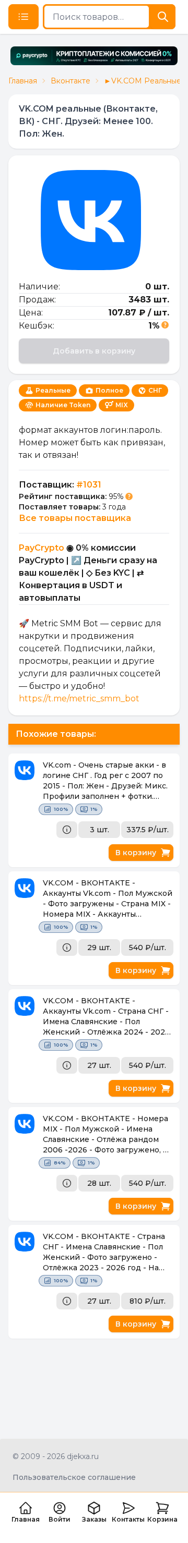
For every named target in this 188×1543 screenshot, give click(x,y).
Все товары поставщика (75, 518)
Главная (22, 81)
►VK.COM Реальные (142, 81)
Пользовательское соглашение (74, 1477)
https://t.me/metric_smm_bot (79, 698)
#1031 (88, 485)
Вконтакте (70, 81)
